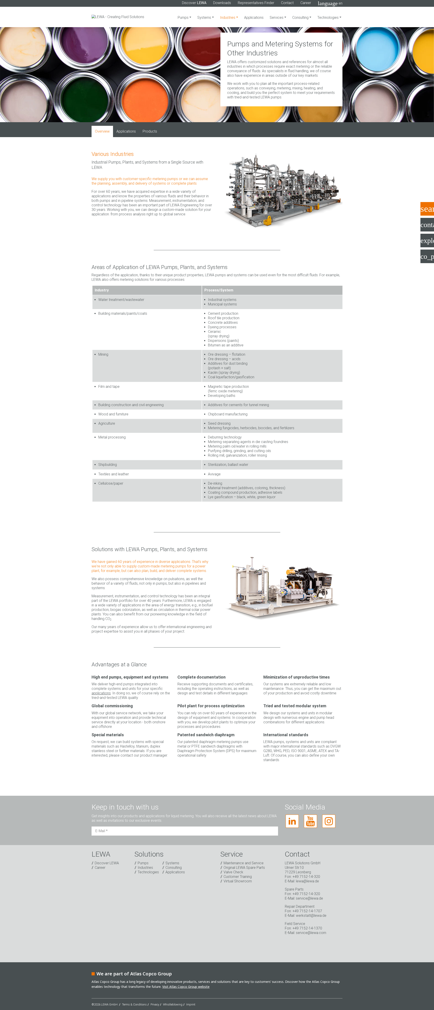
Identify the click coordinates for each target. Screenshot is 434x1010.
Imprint (190, 1004)
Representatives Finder (256, 3)
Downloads (222, 3)
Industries (228, 17)
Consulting (300, 17)
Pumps (183, 17)
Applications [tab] (126, 131)
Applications (254, 17)
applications (101, 693)
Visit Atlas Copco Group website (186, 986)
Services (277, 17)
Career (305, 3)
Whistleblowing (172, 1004)
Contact (287, 3)
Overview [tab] (102, 131)
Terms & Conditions (134, 1004)
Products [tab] (150, 131)
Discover (194, 3)
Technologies (328, 17)
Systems (204, 17)
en (330, 3)
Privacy (155, 1004)
